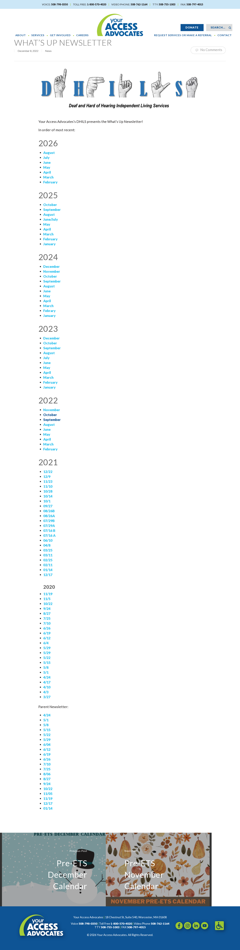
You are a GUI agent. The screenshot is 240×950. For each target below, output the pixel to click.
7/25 (46, 618)
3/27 (46, 697)
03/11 (47, 555)
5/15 (46, 662)
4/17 (46, 682)
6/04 (46, 744)
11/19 (47, 594)
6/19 (46, 633)
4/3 (45, 692)
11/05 (47, 793)
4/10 (46, 687)
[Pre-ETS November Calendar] (158, 869)
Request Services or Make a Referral (183, 35)
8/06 (46, 774)
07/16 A (49, 535)
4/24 (46, 677)
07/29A (49, 526)
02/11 (47, 565)
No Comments (211, 50)
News (48, 50)
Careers (82, 35)
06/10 (47, 540)
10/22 (47, 604)
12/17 (47, 575)
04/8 (46, 545)
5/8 (45, 667)
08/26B (49, 511)
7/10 (46, 623)
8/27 (46, 613)
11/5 (46, 599)
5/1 (45, 672)
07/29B (49, 521)
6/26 (46, 628)
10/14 (47, 496)
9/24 (46, 608)
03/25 (47, 550)
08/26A (49, 516)
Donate (192, 27)
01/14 (47, 570)
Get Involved (60, 35)
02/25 (47, 560)
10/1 (46, 501)
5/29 (46, 648)
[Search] (229, 27)
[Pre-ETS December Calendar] (54, 869)
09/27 (47, 506)
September (52, 419)
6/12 (46, 638)
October (50, 415)
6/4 (45, 643)
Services (37, 35)
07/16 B (49, 530)
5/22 (46, 658)
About (20, 35)
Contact (224, 35)
